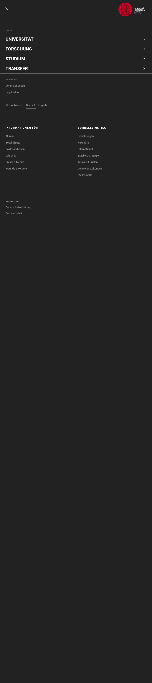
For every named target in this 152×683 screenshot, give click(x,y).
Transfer (17, 68)
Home (9, 30)
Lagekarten (12, 92)
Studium (15, 59)
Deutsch (31, 105)
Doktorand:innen (15, 149)
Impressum (12, 201)
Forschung (19, 49)
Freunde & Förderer (17, 168)
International (85, 149)
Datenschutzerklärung (18, 207)
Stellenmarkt (85, 175)
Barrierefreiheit (14, 213)
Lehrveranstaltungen (90, 168)
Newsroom (12, 79)
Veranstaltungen (15, 85)
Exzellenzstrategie (88, 155)
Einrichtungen (86, 136)
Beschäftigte (13, 142)
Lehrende (11, 155)
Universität (20, 39)
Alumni (10, 136)
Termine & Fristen (88, 162)
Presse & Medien (15, 162)
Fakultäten (84, 142)
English (42, 105)
